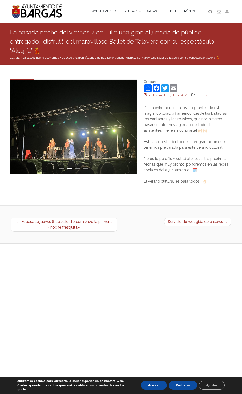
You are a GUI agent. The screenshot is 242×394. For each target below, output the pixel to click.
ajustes (22, 389)
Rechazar (183, 385)
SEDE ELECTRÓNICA (181, 11)
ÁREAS (152, 11)
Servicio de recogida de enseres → (198, 221)
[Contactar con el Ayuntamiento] (219, 12)
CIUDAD (131, 11)
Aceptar (154, 385)
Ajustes (211, 385)
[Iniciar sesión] (228, 12)
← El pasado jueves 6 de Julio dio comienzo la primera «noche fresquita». (64, 224)
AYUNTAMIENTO (104, 11)
